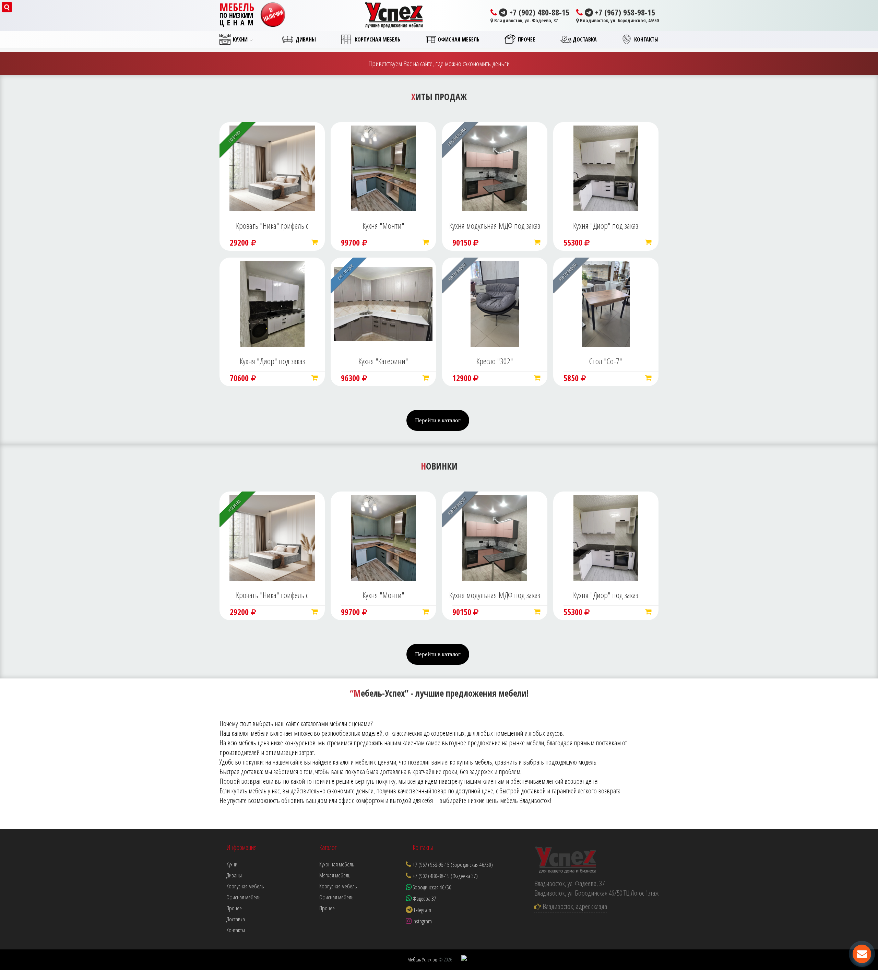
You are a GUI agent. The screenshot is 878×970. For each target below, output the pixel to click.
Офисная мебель (336, 897)
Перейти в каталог (438, 420)
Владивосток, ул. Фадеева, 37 (525, 20)
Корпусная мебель (338, 886)
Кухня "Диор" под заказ (605, 225)
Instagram (422, 921)
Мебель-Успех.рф (422, 959)
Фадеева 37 (424, 898)
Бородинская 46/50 (431, 887)
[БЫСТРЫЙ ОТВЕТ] (862, 954)
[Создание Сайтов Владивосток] (464, 959)
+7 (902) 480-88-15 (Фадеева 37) (445, 876)
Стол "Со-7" (605, 361)
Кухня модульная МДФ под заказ (494, 225)
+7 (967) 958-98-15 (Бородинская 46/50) (453, 864)
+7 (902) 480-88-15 (538, 12)
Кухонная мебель (336, 864)
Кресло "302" (494, 361)
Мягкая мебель (335, 875)
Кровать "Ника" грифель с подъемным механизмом (272, 226)
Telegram (422, 910)
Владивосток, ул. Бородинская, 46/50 (618, 20)
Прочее (327, 908)
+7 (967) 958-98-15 (624, 12)
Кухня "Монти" (383, 225)
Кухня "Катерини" (383, 361)
